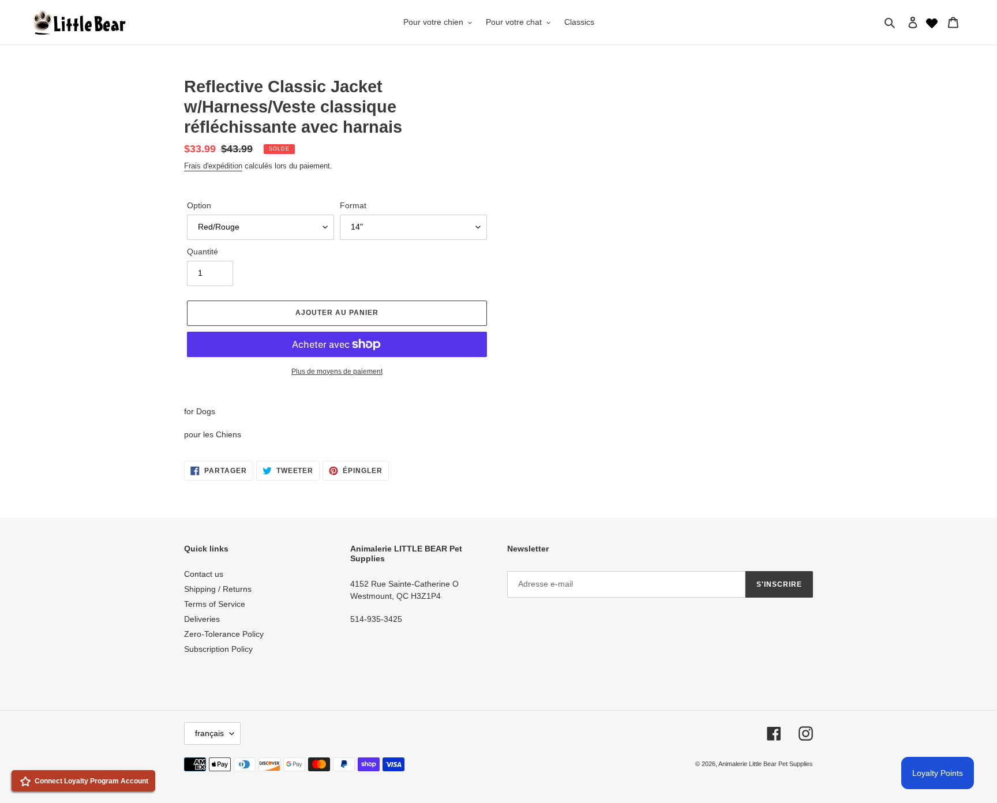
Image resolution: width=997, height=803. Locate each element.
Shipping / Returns (218, 589)
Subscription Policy (218, 649)
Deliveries (202, 619)
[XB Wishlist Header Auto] (932, 22)
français (209, 733)
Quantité (202, 251)
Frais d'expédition (213, 166)
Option (199, 205)
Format (353, 205)
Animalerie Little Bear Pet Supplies (765, 763)
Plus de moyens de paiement (337, 371)
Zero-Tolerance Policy (224, 634)
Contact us (203, 574)
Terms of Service (214, 604)
